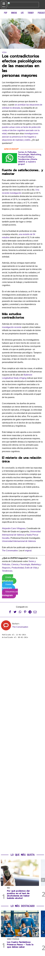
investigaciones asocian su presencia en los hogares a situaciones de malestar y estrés (20, 136)
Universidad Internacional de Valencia (19, 541)
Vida (4, 52)
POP (5, 12)
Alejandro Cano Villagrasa (14, 528)
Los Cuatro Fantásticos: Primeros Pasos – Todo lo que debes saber (20, 944)
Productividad (18, 568)
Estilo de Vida (31, 568)
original (28, 550)
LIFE (22, 12)
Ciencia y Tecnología (20, 564)
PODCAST (41, 12)
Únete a (7, 579)
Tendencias (7, 571)
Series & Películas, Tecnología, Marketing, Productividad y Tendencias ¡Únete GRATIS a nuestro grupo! (30, 158)
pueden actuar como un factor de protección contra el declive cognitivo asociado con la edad (21, 130)
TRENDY (31, 12)
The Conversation (10, 550)
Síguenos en (10, 593)
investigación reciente (11, 327)
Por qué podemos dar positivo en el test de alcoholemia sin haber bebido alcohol (18, 894)
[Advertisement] (22, 746)
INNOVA (14, 12)
